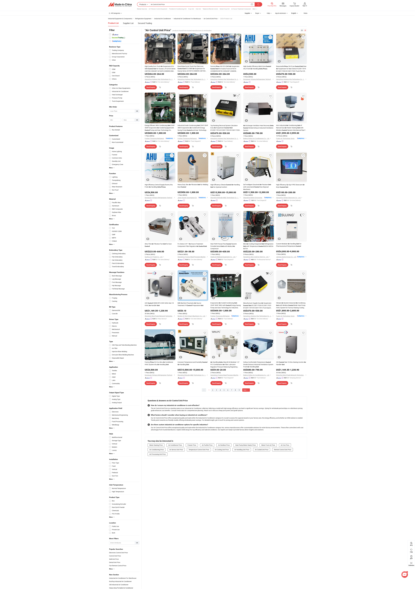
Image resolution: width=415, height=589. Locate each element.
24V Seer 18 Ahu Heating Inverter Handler (291, 363)
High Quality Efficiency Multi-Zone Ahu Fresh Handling (257, 67)
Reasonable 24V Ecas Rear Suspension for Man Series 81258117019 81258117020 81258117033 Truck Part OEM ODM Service (291, 68)
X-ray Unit (191, 9)
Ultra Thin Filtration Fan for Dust (158, 245)
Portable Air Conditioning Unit (178, 9)
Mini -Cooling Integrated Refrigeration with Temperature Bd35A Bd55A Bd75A (258, 246)
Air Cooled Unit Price (261, 450)
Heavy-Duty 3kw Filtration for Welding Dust (193, 185)
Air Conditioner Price (175, 445)
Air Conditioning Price (156, 450)
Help (268, 13)
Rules (305, 13)
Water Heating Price (156, 445)
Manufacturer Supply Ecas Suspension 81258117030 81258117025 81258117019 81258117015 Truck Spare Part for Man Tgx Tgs (257, 305)
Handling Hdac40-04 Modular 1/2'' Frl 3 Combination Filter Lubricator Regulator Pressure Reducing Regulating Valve (224, 364)
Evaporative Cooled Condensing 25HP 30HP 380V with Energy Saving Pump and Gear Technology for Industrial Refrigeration (225, 305)
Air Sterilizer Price (224, 445)
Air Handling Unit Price (241, 450)
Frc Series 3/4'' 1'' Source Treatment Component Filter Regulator (192, 245)
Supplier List (128, 23)
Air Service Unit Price (176, 450)
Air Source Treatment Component (241, 9)
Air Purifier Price (207, 445)
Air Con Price (285, 445)
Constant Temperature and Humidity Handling (192, 363)
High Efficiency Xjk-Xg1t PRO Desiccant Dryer (290, 186)
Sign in (304, 6)
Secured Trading (145, 23)
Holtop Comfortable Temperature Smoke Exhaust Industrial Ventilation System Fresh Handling (258, 364)
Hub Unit (198, 9)
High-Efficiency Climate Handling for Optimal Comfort (225, 186)
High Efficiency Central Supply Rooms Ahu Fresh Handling (159, 186)
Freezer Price (192, 445)
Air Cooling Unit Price (222, 450)
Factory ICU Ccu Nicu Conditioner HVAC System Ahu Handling (159, 363)
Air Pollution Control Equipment (158, 9)
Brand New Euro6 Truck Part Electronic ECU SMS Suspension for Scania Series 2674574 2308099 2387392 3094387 (192, 68)
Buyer (257, 13)
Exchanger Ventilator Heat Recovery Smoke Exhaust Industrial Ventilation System (258, 127)
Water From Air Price (268, 445)
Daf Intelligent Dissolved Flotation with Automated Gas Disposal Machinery (257, 186)
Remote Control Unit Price (282, 450)
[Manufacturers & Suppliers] (120, 4)
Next (245, 390)
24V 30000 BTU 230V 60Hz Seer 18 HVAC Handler (159, 304)
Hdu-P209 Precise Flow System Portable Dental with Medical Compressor (223, 246)
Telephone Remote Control (210, 9)
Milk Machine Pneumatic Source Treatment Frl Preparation (190, 304)
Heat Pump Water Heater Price (245, 445)
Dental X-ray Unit (225, 9)
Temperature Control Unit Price (199, 450)
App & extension (280, 13)
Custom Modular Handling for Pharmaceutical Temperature (288, 245)
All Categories (115, 13)
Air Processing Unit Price (157, 454)
